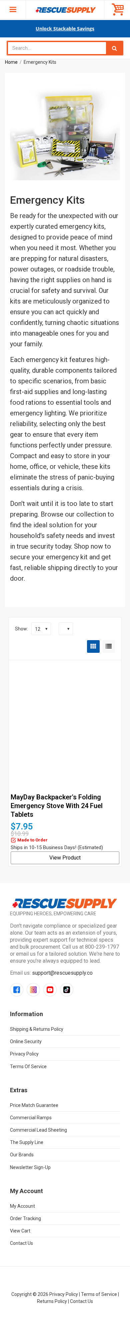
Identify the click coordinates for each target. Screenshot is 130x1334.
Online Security (26, 1041)
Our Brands (22, 1154)
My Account (22, 1206)
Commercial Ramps (31, 1117)
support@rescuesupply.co (62, 973)
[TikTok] (66, 989)
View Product (65, 857)
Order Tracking (25, 1218)
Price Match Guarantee (34, 1105)
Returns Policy (52, 1301)
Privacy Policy (24, 1054)
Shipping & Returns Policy (36, 1029)
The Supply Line (26, 1142)
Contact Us (21, 1243)
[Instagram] (33, 989)
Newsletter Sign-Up (30, 1167)
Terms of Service (28, 1066)
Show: (21, 628)
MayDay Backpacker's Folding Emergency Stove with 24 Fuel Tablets (57, 805)
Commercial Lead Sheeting (38, 1130)
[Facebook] (16, 989)
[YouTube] (50, 989)
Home (11, 62)
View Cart (20, 1230)
